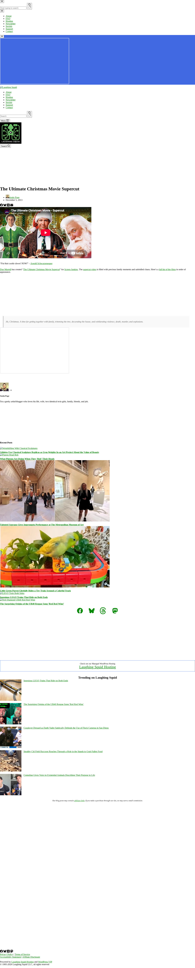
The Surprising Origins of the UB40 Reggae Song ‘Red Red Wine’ (32, 604)
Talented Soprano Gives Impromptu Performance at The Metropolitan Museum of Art (42, 524)
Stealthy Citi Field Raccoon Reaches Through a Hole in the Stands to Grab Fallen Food (63, 751)
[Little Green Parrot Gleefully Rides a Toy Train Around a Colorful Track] (55, 587)
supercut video (89, 269)
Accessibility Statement (10, 957)
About (8, 92)
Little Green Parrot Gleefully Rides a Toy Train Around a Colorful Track (35, 591)
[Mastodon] (11, 952)
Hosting (9, 97)
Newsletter (10, 100)
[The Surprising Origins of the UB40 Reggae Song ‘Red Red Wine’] (17, 600)
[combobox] (13, 116)
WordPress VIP (45, 962)
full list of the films (167, 269)
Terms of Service (22, 954)
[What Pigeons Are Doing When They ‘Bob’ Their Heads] (9, 455)
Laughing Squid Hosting (97, 667)
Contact (9, 107)
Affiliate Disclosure (31, 957)
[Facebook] (1, 205)
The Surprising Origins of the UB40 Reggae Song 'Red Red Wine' (54, 704)
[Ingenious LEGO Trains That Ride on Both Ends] (12, 593)
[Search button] (29, 114)
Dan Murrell (5, 269)
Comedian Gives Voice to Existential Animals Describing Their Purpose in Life (59, 775)
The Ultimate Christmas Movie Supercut (41, 269)
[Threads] (8, 205)
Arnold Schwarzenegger (41, 263)
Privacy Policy (6, 954)
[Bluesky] (5, 205)
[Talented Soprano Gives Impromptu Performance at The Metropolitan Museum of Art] (55, 521)
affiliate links (79, 801)
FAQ (8, 94)
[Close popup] (2, 36)
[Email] (11, 205)
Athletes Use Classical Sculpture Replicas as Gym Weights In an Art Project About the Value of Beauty (49, 452)
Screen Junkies (71, 269)
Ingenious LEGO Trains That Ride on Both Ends (24, 597)
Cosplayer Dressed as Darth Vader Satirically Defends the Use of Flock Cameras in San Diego (66, 728)
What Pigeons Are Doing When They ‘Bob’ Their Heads (27, 459)
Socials (9, 102)
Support (9, 105)
